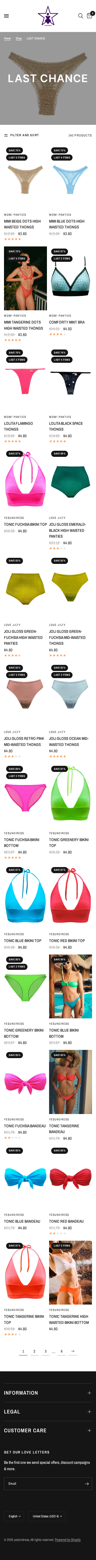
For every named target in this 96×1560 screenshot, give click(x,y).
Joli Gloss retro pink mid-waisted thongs (24, 741)
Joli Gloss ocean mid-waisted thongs (69, 741)
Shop (19, 38)
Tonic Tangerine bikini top (24, 1319)
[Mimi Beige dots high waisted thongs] (25, 177)
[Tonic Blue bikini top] (25, 897)
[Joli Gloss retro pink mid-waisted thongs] (25, 695)
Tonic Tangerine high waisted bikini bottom (69, 1319)
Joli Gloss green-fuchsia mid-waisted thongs (67, 637)
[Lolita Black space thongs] (70, 379)
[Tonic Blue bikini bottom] (70, 986)
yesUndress (14, 518)
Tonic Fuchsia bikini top (25, 524)
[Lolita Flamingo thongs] (25, 379)
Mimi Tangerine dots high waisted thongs (23, 325)
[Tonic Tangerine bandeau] (70, 1082)
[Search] (80, 16)
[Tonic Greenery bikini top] (70, 796)
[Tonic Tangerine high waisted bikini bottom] (70, 1273)
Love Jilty (57, 518)
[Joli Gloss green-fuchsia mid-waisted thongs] (70, 588)
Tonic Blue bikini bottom (64, 1033)
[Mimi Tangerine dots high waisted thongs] (25, 278)
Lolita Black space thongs (66, 426)
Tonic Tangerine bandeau (64, 1129)
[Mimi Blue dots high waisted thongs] (70, 177)
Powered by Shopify (68, 1539)
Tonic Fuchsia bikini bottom (21, 843)
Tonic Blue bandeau (22, 1221)
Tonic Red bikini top (67, 940)
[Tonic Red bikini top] (70, 897)
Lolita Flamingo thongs (18, 426)
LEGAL (12, 1411)
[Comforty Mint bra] (70, 278)
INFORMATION (21, 1392)
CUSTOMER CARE (25, 1430)
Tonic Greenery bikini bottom (23, 1033)
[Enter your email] (86, 1483)
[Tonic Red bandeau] (70, 1178)
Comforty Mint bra (67, 322)
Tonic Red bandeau (66, 1221)
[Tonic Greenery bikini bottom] (25, 986)
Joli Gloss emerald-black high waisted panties (67, 530)
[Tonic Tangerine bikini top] (25, 1273)
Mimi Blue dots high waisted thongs (67, 224)
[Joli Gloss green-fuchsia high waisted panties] (25, 588)
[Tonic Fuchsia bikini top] (25, 481)
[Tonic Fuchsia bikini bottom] (25, 796)
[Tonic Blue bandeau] (25, 1178)
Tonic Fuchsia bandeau (25, 1126)
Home (7, 38)
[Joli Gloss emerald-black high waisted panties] (70, 481)
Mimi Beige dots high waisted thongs (22, 224)
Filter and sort (24, 135)
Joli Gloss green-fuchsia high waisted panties (23, 637)
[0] (88, 16)
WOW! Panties (15, 214)
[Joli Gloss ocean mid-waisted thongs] (70, 695)
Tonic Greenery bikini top (69, 843)
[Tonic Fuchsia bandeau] (25, 1082)
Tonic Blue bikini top (22, 940)
